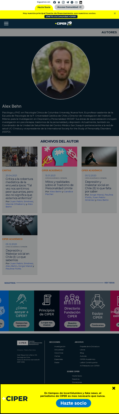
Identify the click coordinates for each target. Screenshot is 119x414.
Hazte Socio (44, 7)
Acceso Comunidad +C (69, 7)
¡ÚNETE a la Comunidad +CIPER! (61, 16)
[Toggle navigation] (6, 23)
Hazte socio (74, 403)
